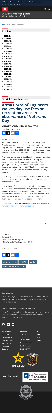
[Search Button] (44, 9)
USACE (23, 262)
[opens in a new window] (8, 324)
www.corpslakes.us (9, 206)
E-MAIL (12, 140)
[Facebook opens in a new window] (3, 324)
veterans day (9, 262)
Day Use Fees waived (14, 266)
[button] (11, 4)
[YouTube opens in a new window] (13, 324)
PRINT (4, 140)
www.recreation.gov (27, 206)
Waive (33, 262)
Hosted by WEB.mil (10, 376)
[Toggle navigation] (48, 9)
